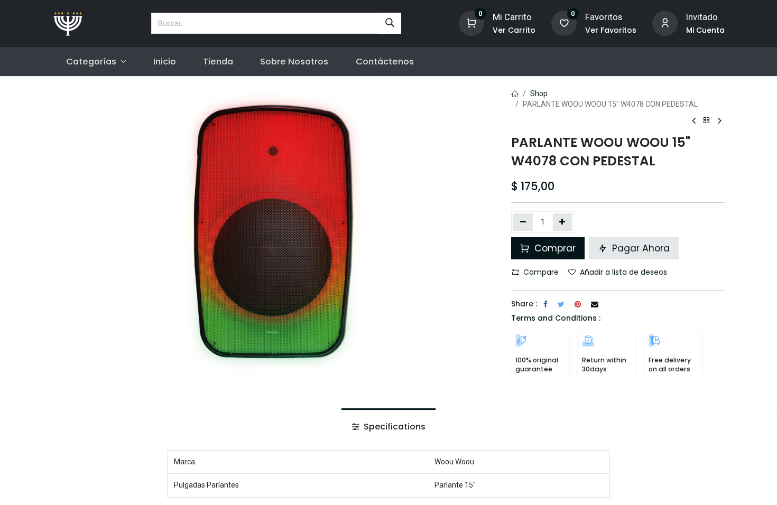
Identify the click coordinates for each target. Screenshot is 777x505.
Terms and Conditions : (555, 318)
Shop (539, 93)
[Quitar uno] (523, 221)
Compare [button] (541, 272)
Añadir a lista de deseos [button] (623, 272)
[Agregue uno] (562, 221)
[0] (471, 22)
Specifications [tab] (394, 426)
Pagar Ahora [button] (639, 248)
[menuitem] (164, 61)
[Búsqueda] (389, 23)
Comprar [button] (554, 248)
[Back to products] (706, 120)
